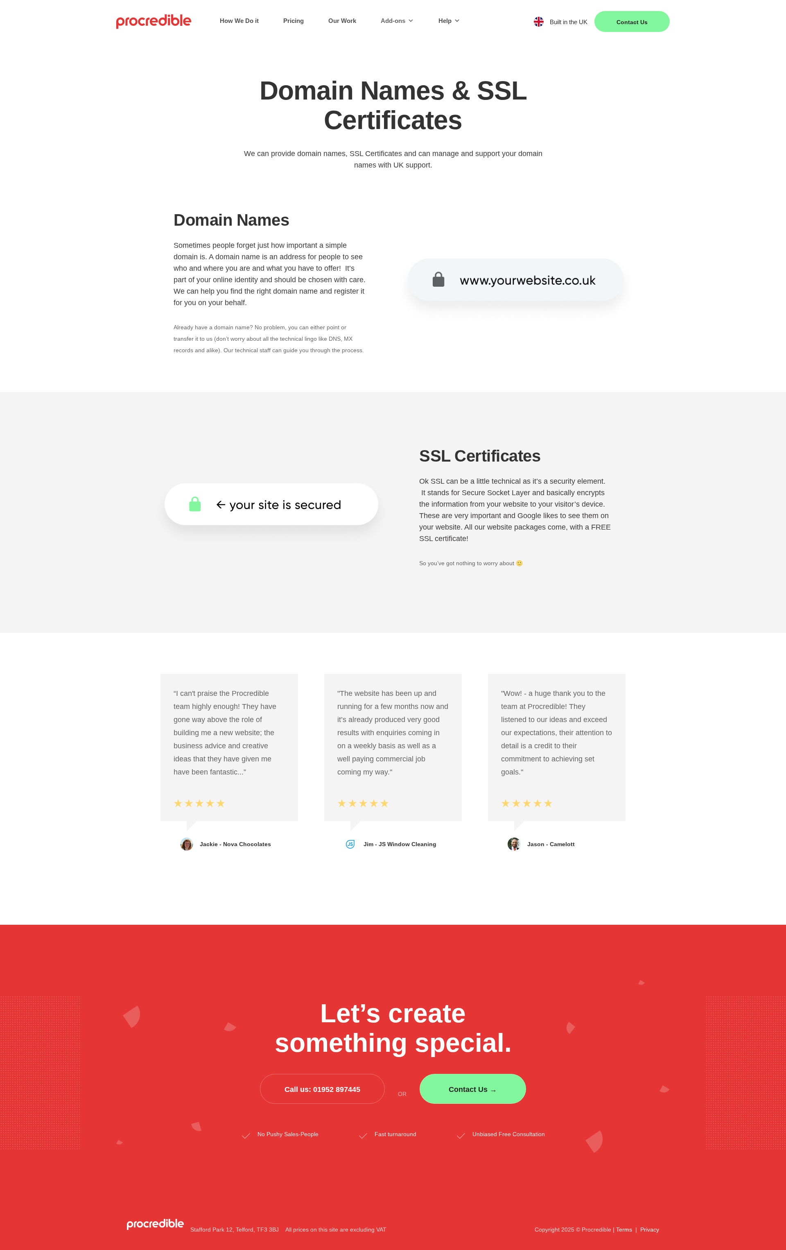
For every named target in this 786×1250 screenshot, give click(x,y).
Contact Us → (473, 1089)
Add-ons (393, 20)
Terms (624, 1229)
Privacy (649, 1229)
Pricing (293, 20)
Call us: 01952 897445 (322, 1089)
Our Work (342, 20)
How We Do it (239, 20)
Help (445, 20)
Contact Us (632, 22)
